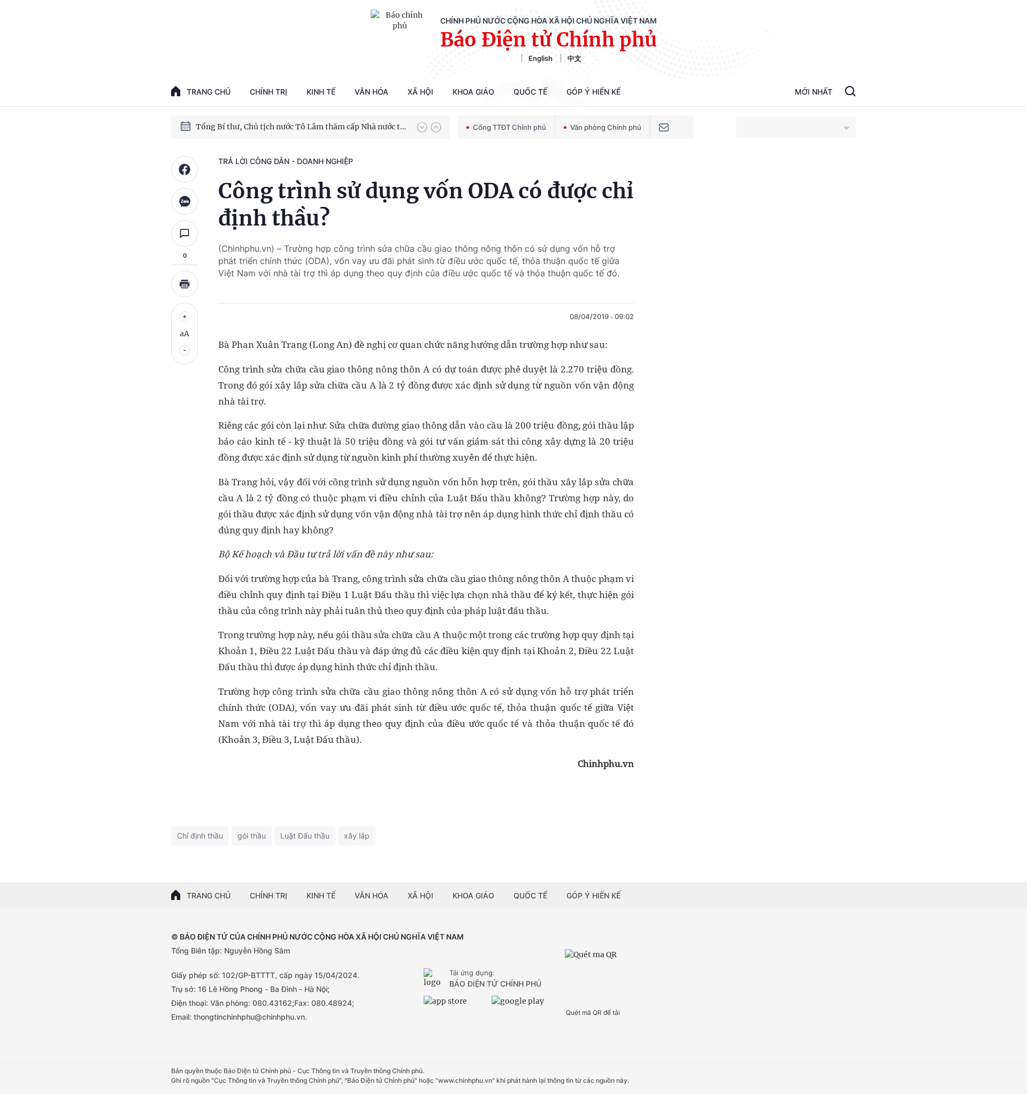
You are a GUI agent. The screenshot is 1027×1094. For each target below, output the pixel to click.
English (540, 58)
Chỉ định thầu (200, 835)
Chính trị (268, 91)
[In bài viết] (184, 283)
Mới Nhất (813, 91)
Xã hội (420, 91)
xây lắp (357, 835)
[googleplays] (523, 1005)
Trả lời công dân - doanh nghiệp (285, 161)
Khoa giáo (473, 91)
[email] (663, 127)
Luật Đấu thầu (304, 835)
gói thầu (251, 835)
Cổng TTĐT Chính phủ (509, 127)
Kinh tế (320, 91)
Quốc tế (530, 91)
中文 (574, 58)
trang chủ (209, 91)
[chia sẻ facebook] (184, 169)
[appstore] (455, 1005)
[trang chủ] (434, 979)
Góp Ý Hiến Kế (593, 91)
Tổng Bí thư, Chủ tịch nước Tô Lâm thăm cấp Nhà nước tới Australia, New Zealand (301, 126)
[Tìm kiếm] (850, 92)
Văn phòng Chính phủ (605, 127)
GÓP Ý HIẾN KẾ (593, 895)
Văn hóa (371, 91)
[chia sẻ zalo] (184, 201)
